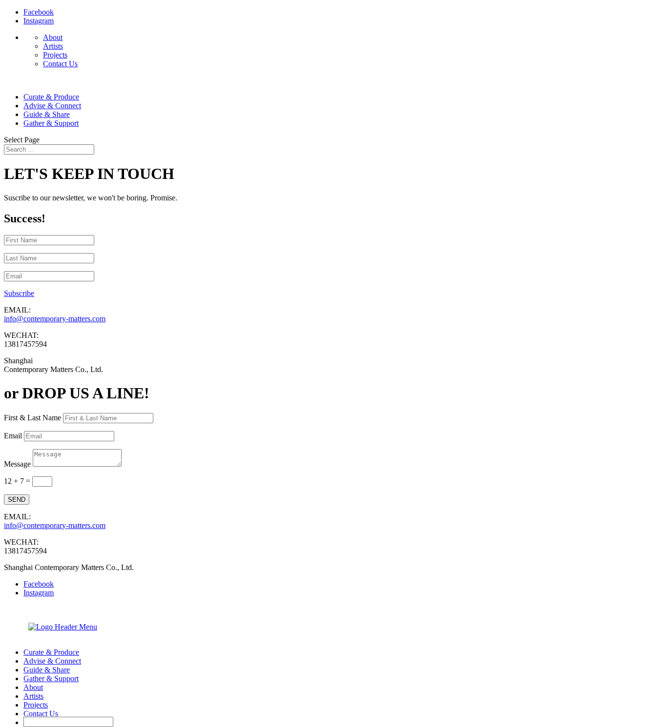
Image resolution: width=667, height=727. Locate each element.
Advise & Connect (52, 105)
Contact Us (60, 63)
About (53, 37)
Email (13, 436)
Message (17, 464)
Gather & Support (51, 123)
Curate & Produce (51, 97)
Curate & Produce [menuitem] (51, 652)
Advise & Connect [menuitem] (52, 661)
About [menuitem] (33, 687)
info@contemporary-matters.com (54, 318)
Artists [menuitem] (33, 696)
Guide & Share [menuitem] (46, 670)
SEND (16, 499)
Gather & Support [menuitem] (51, 678)
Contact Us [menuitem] (40, 713)
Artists (53, 46)
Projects (55, 55)
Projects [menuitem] (35, 705)
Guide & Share (46, 114)
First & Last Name (32, 417)
